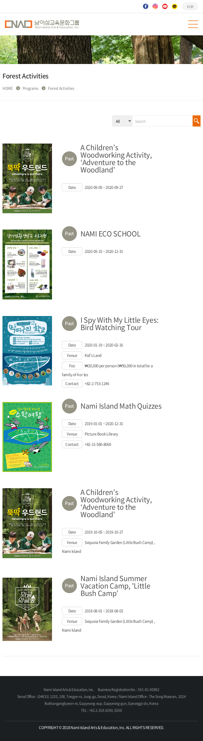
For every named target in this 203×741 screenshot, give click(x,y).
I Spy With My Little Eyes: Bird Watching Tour (119, 323)
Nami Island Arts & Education (42, 24)
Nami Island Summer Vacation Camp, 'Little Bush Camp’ (115, 585)
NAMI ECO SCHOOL (110, 234)
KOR (190, 6)
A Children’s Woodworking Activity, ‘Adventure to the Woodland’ (116, 158)
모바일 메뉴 (193, 24)
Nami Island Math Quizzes (121, 406)
